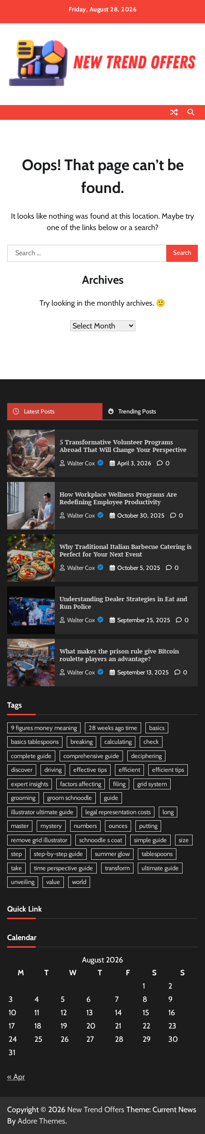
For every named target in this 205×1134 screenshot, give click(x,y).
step (16, 853)
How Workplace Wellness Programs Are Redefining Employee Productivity (118, 498)
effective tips (90, 769)
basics (156, 727)
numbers (85, 825)
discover (21, 769)
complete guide (31, 755)
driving (53, 769)
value (53, 881)
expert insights (29, 784)
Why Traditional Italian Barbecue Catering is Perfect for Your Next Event (126, 551)
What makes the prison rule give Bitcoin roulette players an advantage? (119, 655)
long (168, 812)
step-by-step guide (58, 853)
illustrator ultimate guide (42, 812)
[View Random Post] (174, 112)
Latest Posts (39, 411)
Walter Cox (81, 463)
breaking (81, 741)
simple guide (150, 840)
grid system (152, 784)
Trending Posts (137, 411)
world (79, 881)
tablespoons (157, 853)
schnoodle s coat (100, 840)
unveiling (22, 881)
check (151, 741)
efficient (129, 769)
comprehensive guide (91, 755)
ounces (118, 825)
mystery (51, 825)
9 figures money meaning (44, 727)
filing (119, 784)
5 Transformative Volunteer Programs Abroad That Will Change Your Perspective (123, 446)
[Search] (191, 112)
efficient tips (168, 769)
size (184, 840)
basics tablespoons (35, 741)
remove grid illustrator (39, 840)
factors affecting (80, 784)
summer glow (112, 853)
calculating (118, 741)
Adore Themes (41, 1120)
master (20, 825)
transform (117, 868)
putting (148, 825)
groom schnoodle (69, 797)
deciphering (146, 755)
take (16, 868)
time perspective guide (63, 868)
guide (111, 797)
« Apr (16, 1076)
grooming (23, 797)
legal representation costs (118, 812)
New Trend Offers (95, 1109)
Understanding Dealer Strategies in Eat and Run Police (123, 603)
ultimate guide (160, 868)
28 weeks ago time (113, 727)
